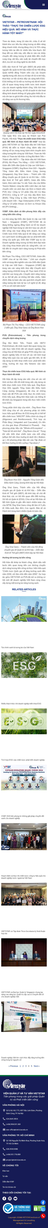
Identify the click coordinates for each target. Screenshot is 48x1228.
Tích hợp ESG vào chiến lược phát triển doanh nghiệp (23, 760)
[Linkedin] (10, 1198)
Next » (37, 1066)
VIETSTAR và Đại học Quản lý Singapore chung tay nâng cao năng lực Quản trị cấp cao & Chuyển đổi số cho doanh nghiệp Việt (22, 994)
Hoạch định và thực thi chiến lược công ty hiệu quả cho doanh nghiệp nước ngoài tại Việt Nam (23, 877)
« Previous (13, 1066)
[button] (43, 5)
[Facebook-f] (4, 1198)
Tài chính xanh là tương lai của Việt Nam (17, 647)
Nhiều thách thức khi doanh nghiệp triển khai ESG (21, 704)
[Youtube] (15, 1198)
